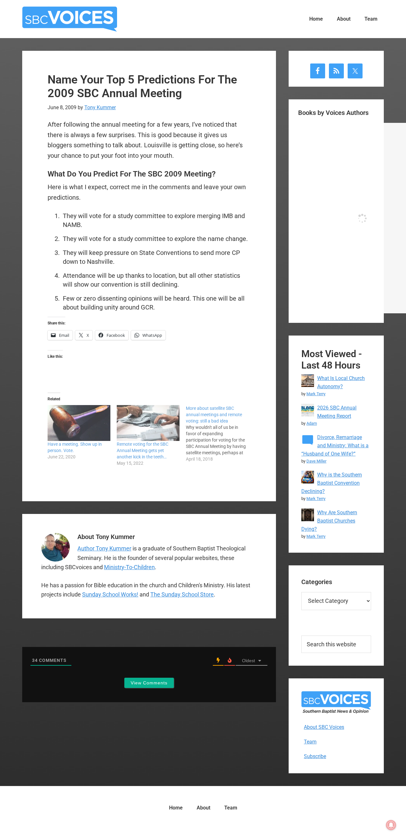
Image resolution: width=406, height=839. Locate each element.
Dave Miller (316, 461)
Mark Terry (315, 393)
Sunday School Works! (110, 594)
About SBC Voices (324, 727)
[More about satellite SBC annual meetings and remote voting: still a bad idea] (220, 433)
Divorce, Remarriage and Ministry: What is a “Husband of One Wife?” (335, 445)
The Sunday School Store (182, 594)
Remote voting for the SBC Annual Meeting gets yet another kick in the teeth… (142, 450)
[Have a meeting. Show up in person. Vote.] (79, 423)
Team (310, 742)
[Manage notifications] (391, 825)
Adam (311, 423)
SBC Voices (69, 19)
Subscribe (315, 756)
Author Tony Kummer (104, 548)
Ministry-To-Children (129, 567)
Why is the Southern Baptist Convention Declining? (331, 483)
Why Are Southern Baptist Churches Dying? (329, 520)
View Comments (149, 682)
